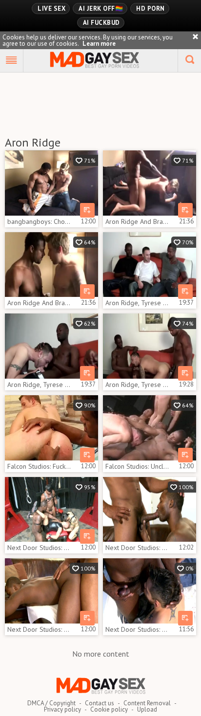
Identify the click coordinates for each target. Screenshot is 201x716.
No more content (100, 654)
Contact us (99, 703)
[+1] (11, 61)
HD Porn (150, 8)
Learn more (99, 43)
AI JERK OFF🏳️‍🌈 (101, 8)
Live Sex (51, 8)
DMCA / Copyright (51, 703)
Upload (147, 709)
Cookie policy (109, 709)
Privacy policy (62, 709)
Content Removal (147, 703)
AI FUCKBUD (101, 22)
